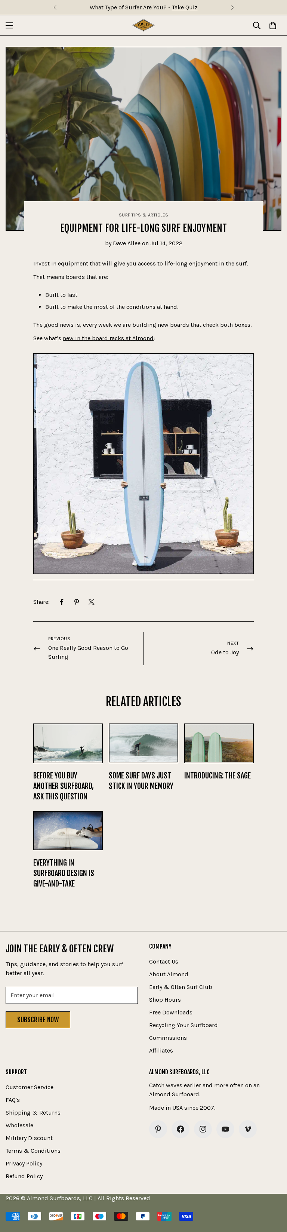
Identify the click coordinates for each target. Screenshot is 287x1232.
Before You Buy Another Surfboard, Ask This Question (63, 786)
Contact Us (163, 961)
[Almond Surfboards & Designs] (143, 25)
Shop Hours (165, 999)
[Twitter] (91, 602)
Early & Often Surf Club (180, 986)
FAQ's (13, 1099)
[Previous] (54, 7)
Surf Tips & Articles (144, 215)
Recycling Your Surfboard (183, 1025)
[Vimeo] (248, 1129)
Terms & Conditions (33, 1150)
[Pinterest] (76, 602)
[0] (272, 25)
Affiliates (161, 1050)
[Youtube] (225, 1129)
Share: (41, 601)
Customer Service (29, 1087)
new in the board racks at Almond (108, 338)
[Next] (232, 7)
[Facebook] (61, 602)
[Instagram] (203, 1129)
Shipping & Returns (33, 1112)
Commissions (168, 1037)
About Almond (168, 974)
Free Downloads (170, 1012)
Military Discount (29, 1138)
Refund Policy (24, 1176)
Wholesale (19, 1125)
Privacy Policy (24, 1163)
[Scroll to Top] (272, 1191)
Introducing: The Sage (217, 775)
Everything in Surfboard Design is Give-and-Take (63, 873)
